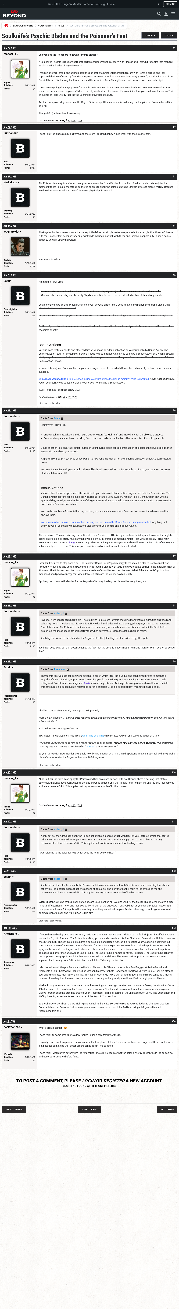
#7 (174, 556)
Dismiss (170, 4)
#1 (174, 48)
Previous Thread (13, 1109)
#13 (174, 928)
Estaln (56, 418)
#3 (174, 176)
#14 (174, 1021)
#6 (174, 410)
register (114, 1080)
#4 (174, 225)
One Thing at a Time (93, 735)
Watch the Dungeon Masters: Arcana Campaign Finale (81, 4)
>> (62, 419)
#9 (174, 661)
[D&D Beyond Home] (14, 13)
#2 (174, 127)
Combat (89, 746)
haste (72, 542)
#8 (174, 605)
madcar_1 (58, 613)
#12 (174, 871)
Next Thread (167, 1109)
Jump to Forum (89, 1109)
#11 (174, 821)
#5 (174, 275)
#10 (174, 772)
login (88, 1080)
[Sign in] (166, 14)
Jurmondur (59, 669)
